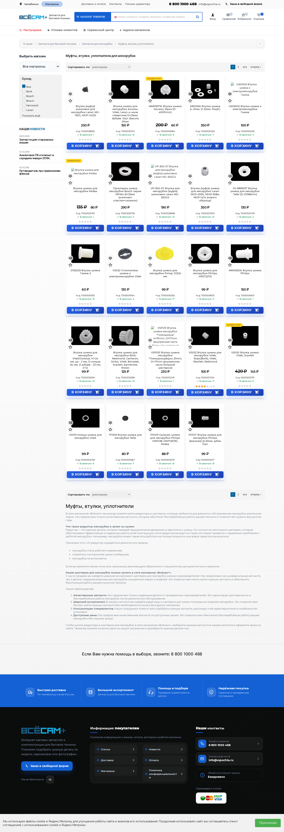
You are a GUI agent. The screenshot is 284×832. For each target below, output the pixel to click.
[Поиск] (197, 16)
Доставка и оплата (93, 3)
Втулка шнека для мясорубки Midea (85, 190)
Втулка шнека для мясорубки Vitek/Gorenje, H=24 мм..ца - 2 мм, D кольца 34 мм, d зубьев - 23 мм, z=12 (85, 359)
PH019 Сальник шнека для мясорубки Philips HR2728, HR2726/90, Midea (165, 439)
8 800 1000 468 (183, 4)
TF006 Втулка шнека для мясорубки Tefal (125, 436)
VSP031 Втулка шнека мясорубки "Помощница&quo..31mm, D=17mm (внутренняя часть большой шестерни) (165, 359)
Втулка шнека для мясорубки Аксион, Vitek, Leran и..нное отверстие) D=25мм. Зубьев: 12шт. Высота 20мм (125, 112)
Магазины (52, 4)
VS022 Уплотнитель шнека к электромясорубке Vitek (125, 273)
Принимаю (268, 823)
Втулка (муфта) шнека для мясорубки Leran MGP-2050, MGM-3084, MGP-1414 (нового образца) (205, 194)
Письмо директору (137, 3)
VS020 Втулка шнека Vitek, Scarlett (245, 354)
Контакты (115, 3)
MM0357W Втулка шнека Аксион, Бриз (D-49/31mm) (165, 109)
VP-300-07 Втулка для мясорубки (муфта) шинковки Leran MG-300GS (165, 193)
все (245, 66)
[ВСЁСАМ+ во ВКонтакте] (50, 779)
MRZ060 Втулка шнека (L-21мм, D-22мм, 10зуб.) (205, 108)
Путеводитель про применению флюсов (39, 172)
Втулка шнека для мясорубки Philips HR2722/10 (205, 273)
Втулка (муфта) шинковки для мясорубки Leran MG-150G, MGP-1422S (85, 111)
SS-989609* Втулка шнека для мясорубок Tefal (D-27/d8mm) (245, 191)
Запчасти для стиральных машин (36, 141)
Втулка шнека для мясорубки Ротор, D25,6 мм (165, 273)
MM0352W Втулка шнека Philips (245, 272)
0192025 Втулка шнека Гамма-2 (85, 272)
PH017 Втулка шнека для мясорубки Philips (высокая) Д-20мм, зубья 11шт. (205, 439)
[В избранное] (70, 101)
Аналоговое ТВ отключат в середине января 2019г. (36, 157)
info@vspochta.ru (210, 4)
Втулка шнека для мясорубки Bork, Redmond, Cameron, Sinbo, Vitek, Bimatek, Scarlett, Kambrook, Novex (125, 359)
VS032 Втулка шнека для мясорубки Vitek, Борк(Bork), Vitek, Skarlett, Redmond (205, 357)
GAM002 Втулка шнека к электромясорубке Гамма (245, 109)
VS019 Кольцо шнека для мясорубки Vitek (85, 436)
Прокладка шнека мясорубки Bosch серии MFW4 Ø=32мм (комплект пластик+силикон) (125, 194)
